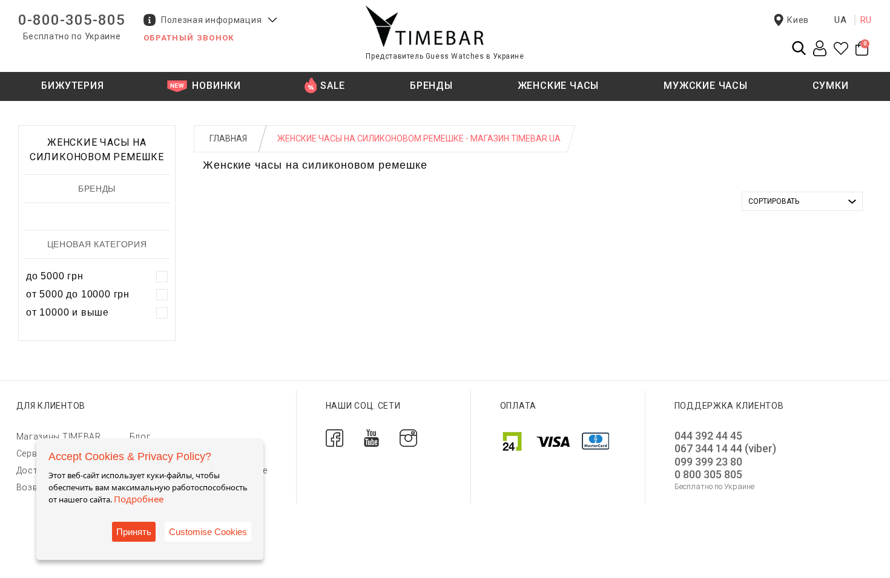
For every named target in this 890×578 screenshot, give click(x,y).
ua (840, 20)
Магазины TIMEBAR (58, 436)
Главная (228, 138)
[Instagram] (408, 437)
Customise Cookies (208, 532)
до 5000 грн (55, 276)
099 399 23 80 (708, 461)
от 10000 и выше (67, 312)
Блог (140, 436)
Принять (133, 532)
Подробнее (138, 499)
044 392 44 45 (708, 435)
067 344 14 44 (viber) (725, 448)
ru (866, 20)
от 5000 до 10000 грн (78, 294)
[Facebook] (334, 437)
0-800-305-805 (71, 20)
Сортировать (773, 201)
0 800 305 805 (708, 474)
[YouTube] (371, 437)
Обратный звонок (188, 38)
